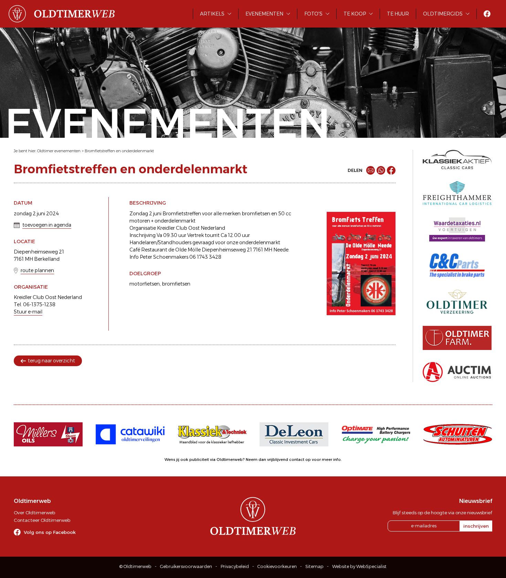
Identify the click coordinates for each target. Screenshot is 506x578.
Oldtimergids (443, 14)
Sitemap (314, 566)
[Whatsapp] (381, 170)
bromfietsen (176, 284)
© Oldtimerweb (135, 566)
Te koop (355, 14)
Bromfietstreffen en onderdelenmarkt (119, 150)
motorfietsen (144, 284)
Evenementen (264, 14)
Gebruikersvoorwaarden (186, 566)
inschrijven (476, 526)
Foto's (313, 14)
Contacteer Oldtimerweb (42, 520)
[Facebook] (391, 170)
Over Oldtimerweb (34, 512)
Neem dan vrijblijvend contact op (278, 459)
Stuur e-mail (28, 312)
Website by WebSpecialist (359, 566)
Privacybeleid (235, 566)
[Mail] (370, 170)
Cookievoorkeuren (277, 566)
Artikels (212, 14)
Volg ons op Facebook (50, 532)
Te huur (398, 14)
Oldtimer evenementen (59, 150)
